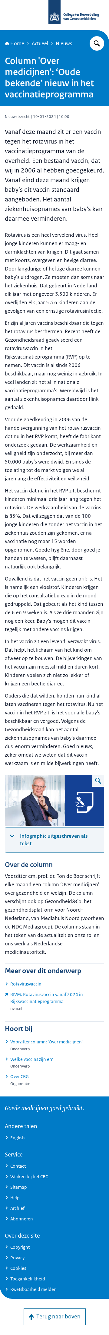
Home (17, 43)
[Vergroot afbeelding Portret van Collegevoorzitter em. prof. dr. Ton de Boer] (98, 781)
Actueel (40, 43)
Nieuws (64, 43)
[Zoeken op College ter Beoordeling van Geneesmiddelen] (97, 43)
